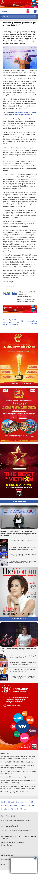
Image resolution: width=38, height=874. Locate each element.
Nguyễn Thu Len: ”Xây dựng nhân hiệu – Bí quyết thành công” (18, 650)
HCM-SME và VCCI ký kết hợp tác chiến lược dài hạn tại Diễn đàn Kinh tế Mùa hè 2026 (22, 555)
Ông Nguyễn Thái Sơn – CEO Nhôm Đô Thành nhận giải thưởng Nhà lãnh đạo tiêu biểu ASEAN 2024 (22, 663)
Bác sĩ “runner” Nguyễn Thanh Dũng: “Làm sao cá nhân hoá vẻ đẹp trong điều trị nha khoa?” (22, 670)
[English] (28, 10)
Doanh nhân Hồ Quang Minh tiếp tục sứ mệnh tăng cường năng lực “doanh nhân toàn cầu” (23, 656)
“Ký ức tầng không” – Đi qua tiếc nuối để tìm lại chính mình (16, 792)
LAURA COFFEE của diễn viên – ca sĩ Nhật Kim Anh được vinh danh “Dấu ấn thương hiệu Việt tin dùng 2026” (23, 548)
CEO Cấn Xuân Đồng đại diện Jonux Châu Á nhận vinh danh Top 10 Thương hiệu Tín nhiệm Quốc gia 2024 (22, 677)
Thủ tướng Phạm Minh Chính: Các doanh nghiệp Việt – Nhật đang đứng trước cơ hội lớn (11, 322)
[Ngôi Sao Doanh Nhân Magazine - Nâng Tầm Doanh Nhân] (5, 11)
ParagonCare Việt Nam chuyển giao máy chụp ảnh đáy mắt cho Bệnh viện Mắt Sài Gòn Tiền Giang (22, 561)
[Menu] (35, 11)
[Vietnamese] (28, 12)
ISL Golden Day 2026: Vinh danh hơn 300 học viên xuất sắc (22, 541)
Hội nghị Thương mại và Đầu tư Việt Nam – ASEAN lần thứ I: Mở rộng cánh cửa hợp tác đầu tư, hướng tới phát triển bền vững (18, 787)
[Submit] (34, 16)
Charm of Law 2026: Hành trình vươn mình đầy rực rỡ (15, 777)
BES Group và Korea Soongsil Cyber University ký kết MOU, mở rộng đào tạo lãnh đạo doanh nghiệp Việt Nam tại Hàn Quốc (18, 533)
